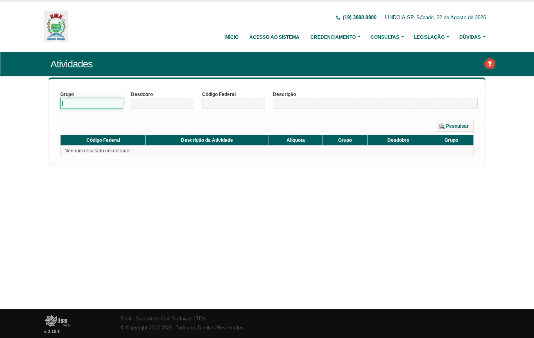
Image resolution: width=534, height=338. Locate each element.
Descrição (284, 94)
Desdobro (142, 94)
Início (231, 37)
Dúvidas (470, 37)
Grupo (67, 94)
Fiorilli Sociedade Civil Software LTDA (163, 319)
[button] (455, 126)
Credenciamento (333, 37)
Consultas (385, 37)
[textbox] (91, 103)
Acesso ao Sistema (274, 37)
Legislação (429, 37)
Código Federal (219, 94)
